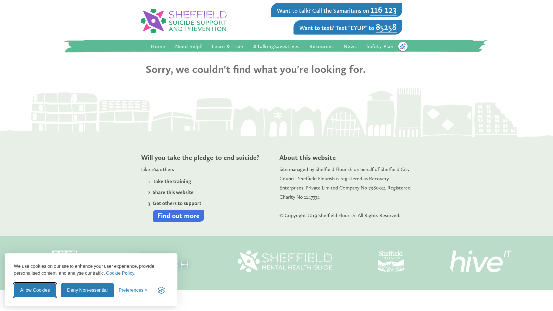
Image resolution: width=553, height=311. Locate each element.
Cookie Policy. (120, 273)
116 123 (383, 9)
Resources (321, 46)
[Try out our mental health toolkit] (403, 46)
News (350, 46)
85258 (386, 26)
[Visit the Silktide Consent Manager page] (161, 290)
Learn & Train (227, 46)
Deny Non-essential (87, 290)
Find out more (178, 215)
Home (158, 46)
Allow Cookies (35, 290)
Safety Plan (380, 46)
